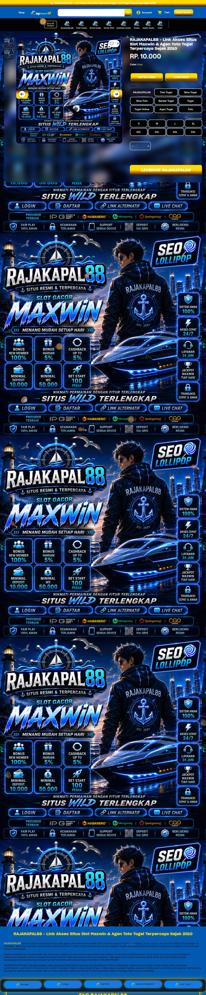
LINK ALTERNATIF (145, 984)
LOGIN (65, 984)
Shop (22, 12)
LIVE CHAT (185, 985)
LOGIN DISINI (181, 77)
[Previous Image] (22, 94)
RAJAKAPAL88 (12, 943)
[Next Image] (116, 94)
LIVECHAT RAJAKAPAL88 (166, 170)
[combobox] (91, 12)
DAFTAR (105, 984)
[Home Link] (41, 12)
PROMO (25, 984)
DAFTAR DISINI (146, 77)
